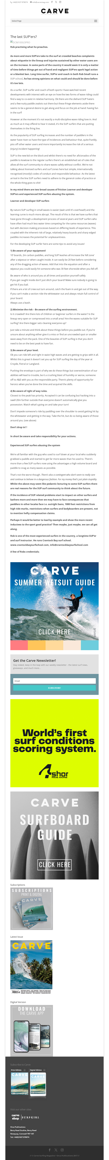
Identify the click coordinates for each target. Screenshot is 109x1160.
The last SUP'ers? (23, 36)
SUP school (16, 78)
